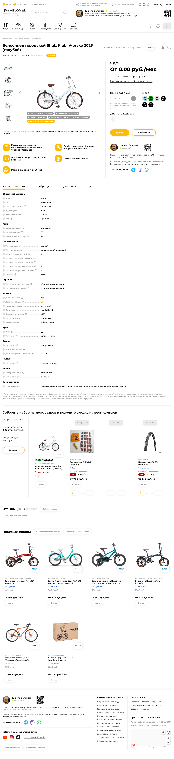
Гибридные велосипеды (108, 702)
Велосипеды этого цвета (77, 532)
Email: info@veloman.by (34, 737)
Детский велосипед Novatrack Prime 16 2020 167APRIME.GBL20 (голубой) (106, 582)
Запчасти (31, 29)
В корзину (14, 450)
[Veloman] (14, 10)
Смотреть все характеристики (40, 121)
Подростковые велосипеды (110, 723)
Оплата (145, 702)
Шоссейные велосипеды (109, 730)
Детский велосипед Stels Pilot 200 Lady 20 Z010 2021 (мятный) (64, 582)
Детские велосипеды (107, 716)
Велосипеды (18, 29)
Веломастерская (12, 748)
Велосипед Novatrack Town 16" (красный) (19, 582)
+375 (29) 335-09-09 (162, 4)
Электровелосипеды (107, 734)
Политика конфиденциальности (146, 705)
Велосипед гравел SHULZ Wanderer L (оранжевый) (17, 659)
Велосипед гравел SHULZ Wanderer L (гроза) (60, 659)
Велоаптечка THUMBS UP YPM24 (80, 463)
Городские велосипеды (108, 709)
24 (113, 119)
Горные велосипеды (106, 705)
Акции (8, 4)
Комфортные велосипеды (109, 719)
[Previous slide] (74, 493)
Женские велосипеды (107, 741)
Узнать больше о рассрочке (128, 76)
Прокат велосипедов (35, 748)
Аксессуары (45, 29)
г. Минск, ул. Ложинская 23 (90, 6)
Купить (119, 132)
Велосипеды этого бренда (48, 532)
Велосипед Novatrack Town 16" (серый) (149, 582)
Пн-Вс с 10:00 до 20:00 (125, 5)
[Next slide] (89, 493)
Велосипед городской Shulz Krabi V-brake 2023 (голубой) (48, 467)
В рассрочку (144, 132)
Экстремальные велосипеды (110, 737)
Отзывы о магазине (140, 709)
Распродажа (22, 4)
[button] (20, 93)
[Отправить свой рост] (133, 98)
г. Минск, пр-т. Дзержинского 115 (92, 4)
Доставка (135, 702)
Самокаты (73, 29)
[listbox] (82, 423)
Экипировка (60, 29)
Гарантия (156, 702)
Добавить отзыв (50, 509)
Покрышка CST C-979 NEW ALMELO (148, 463)
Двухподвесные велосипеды (110, 712)
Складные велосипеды (108, 727)
